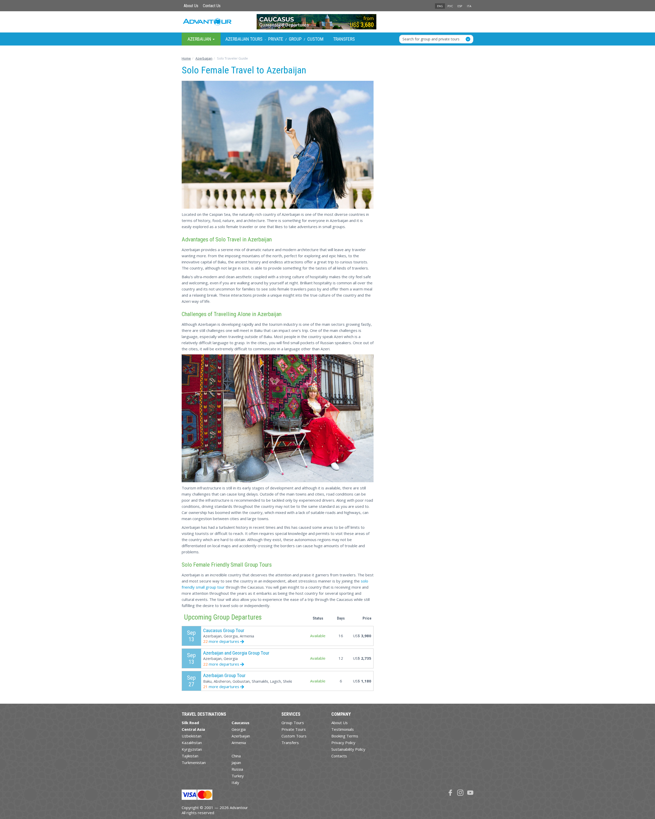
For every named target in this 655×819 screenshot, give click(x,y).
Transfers (344, 39)
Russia (237, 769)
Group (295, 39)
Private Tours (293, 729)
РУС (450, 6)
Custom (315, 39)
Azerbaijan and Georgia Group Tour (236, 653)
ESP (459, 6)
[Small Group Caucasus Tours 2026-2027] (328, 21)
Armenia (239, 742)
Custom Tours (294, 735)
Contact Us (212, 5)
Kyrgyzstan (192, 749)
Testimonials (342, 729)
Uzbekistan (191, 735)
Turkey (238, 775)
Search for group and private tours (431, 38)
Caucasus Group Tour (223, 630)
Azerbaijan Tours (244, 39)
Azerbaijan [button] (200, 38)
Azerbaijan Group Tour (224, 675)
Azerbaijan (241, 735)
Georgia (239, 729)
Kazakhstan (192, 742)
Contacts (339, 755)
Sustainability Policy (348, 749)
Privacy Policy (343, 742)
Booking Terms (344, 735)
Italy (235, 782)
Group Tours (292, 722)
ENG (440, 6)
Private (275, 39)
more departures (221, 641)
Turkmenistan (194, 762)
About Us (191, 5)
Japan (236, 762)
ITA (469, 6)
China (236, 755)
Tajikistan (190, 755)
